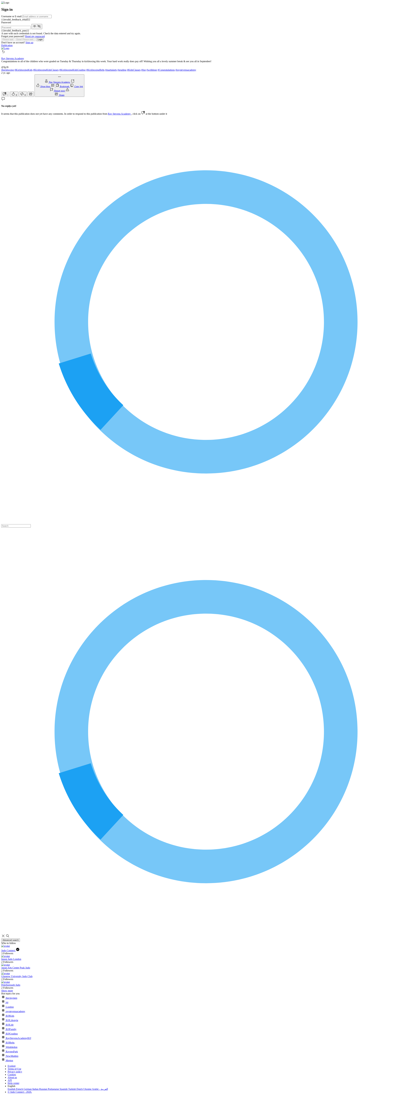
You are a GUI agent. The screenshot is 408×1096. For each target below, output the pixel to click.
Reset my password (35, 36)
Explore (12, 1066)
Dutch (79, 1089)
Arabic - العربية (100, 1089)
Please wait (8, 39)
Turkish (72, 1089)
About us (12, 1077)
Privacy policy (15, 1071)
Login (40, 39)
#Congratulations (166, 70)
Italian (35, 1089)
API (10, 1080)
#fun (143, 70)
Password (6, 22)
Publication (7, 45)
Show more (7, 990)
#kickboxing (7, 70)
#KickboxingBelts (95, 70)
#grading (121, 70)
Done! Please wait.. (25, 39)
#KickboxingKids (24, 70)
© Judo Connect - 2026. (20, 1092)
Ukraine (87, 1089)
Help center (13, 1083)
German (28, 1089)
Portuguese (54, 1089)
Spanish (64, 1089)
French (20, 1089)
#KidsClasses (134, 70)
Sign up (29, 42)
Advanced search (11, 940)
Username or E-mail (11, 16)
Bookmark (65, 86)
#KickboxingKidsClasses (46, 70)
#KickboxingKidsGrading (72, 70)
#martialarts (111, 70)
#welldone (151, 70)
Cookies (12, 1074)
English (12, 1089)
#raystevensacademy (185, 70)
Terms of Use (14, 1068)
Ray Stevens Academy (119, 113)
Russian (43, 1089)
